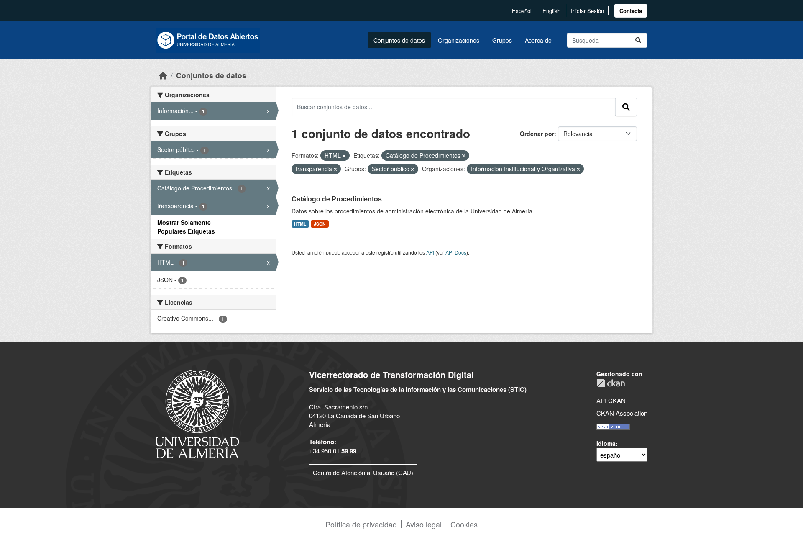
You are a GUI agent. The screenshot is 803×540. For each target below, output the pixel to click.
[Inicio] (163, 75)
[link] (630, 11)
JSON (320, 224)
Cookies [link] (464, 524)
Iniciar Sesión (587, 11)
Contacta (630, 11)
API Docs (455, 252)
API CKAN (611, 400)
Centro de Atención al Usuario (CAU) (363, 472)
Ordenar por (537, 133)
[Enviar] (638, 40)
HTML (300, 224)
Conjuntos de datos (399, 40)
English (551, 11)
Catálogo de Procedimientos (337, 198)
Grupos (502, 40)
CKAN (610, 383)
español (522, 11)
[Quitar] (344, 155)
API (430, 252)
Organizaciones (458, 40)
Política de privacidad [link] (361, 524)
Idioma (606, 443)
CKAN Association (621, 413)
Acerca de (538, 40)
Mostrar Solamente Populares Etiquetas (186, 226)
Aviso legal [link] (424, 524)
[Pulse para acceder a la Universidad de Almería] (197, 413)
